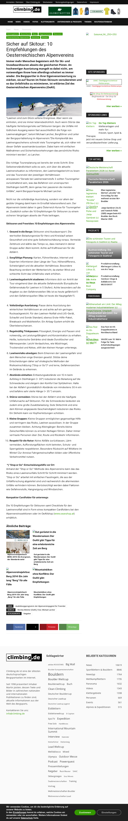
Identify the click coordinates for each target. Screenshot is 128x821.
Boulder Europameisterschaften (61, 669)
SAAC (75, 771)
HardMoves (63, 723)
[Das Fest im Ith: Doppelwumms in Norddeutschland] (92, 335)
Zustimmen (85, 812)
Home (10, 22)
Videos (26, 22)
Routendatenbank (103, 22)
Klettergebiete (47, 22)
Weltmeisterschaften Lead (59, 796)
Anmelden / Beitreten (14, 2)
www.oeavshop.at (64, 513)
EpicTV (51, 718)
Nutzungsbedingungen (65, 2)
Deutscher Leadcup (57, 698)
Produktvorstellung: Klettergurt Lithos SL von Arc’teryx (111, 266)
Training (72, 781)
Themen (87, 22)
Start (8, 29)
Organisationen (45, 34)
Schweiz (45, 37)
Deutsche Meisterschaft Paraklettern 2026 (101, 181)
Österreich (58, 34)
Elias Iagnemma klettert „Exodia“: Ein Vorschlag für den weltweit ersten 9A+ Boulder (110, 195)
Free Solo (52, 723)
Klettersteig (65, 742)
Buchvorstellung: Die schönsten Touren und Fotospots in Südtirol (100, 253)
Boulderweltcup (56, 684)
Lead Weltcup (56, 746)
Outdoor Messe (68, 756)
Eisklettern (54, 708)
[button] (118, 21)
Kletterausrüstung (104, 99)
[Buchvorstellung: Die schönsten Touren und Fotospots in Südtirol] (104, 248)
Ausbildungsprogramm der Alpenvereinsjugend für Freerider (40, 606)
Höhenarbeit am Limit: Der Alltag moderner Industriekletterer (103, 316)
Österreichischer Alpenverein (18, 37)
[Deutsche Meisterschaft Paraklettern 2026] (104, 175)
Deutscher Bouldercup (60, 693)
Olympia (52, 756)
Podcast (53, 761)
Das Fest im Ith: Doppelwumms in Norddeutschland (109, 330)
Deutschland (25, 34)
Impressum (94, 2)
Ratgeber (27, 613)
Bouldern (56, 674)
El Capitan (70, 714)
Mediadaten (48, 2)
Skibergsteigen (55, 776)
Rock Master (65, 771)
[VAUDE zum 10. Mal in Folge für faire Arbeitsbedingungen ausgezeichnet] (92, 342)
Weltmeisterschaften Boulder (61, 791)
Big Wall (70, 664)
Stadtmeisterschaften (57, 781)
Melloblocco (54, 751)
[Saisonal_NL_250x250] (104, 50)
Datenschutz (82, 2)
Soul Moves (68, 776)
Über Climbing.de (33, 2)
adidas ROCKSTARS (56, 664)
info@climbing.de (15, 713)
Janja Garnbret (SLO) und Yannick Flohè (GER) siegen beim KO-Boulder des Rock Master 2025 (111, 213)
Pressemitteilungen (58, 766)
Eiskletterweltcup (56, 713)
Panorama (35, 37)
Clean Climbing (57, 689)
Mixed (66, 751)
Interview (54, 736)
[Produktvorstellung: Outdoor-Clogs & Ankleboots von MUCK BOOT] (92, 282)
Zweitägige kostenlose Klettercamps (107, 86)
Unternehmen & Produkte (69, 22)
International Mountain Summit (61, 730)
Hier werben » (114, 106)
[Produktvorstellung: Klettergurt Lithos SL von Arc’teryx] (92, 273)
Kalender (65, 737)
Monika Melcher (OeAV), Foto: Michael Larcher (36, 610)
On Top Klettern (107, 123)
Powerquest (67, 761)
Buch (69, 683)
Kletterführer (53, 742)
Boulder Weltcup (58, 679)
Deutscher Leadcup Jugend (59, 704)
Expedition (63, 718)
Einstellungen (19, 812)
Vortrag (51, 786)
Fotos (35, 22)
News (18, 22)
